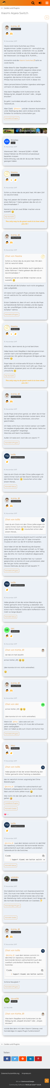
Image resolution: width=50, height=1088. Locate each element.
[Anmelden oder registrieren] (40, 3)
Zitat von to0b (12, 519)
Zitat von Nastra (13, 256)
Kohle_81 (9, 787)
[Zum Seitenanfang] (47, 1081)
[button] (33, 3)
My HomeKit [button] (9, 217)
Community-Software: (25, 1085)
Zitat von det (12, 704)
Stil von (25, 1081)
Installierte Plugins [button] (11, 803)
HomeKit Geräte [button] (10, 808)
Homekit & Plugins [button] (11, 118)
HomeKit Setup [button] (10, 486)
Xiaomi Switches (26, 60)
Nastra (18, 109)
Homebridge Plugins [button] (12, 906)
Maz (16, 722)
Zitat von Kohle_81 (14, 650)
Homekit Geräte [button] (10, 917)
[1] (8, 859)
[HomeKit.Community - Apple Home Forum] (4, 3)
